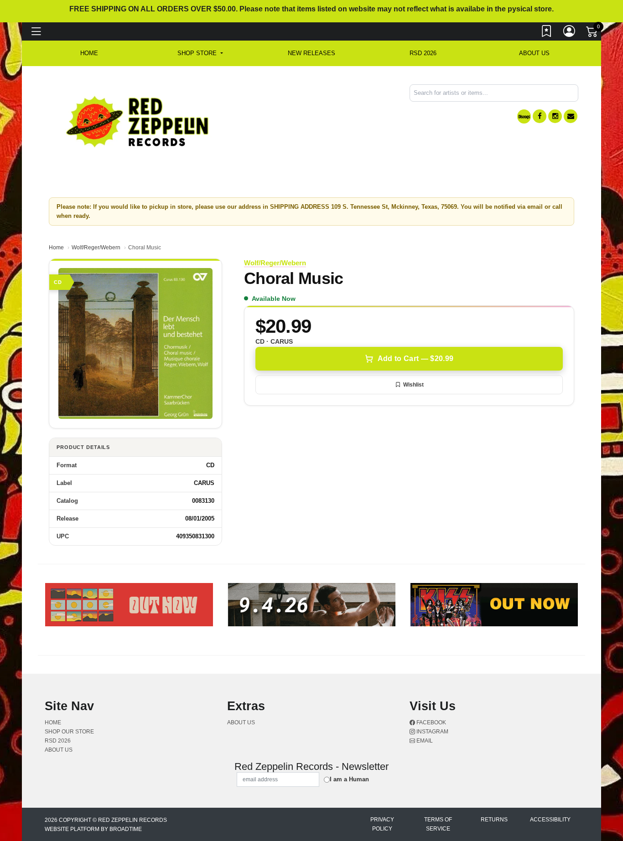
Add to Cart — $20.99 (415, 358)
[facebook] (539, 116)
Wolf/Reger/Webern (96, 247)
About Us (534, 53)
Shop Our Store (69, 731)
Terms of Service (438, 824)
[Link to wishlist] (546, 33)
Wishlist (413, 385)
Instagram (431, 731)
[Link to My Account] (569, 33)
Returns (494, 819)
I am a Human (349, 779)
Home (56, 247)
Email (424, 741)
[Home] (138, 121)
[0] (592, 33)
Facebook (430, 722)
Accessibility (550, 819)
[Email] (570, 116)
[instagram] (555, 116)
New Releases (311, 53)
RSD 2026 (423, 53)
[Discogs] (524, 116)
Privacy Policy (382, 824)
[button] (200, 53)
